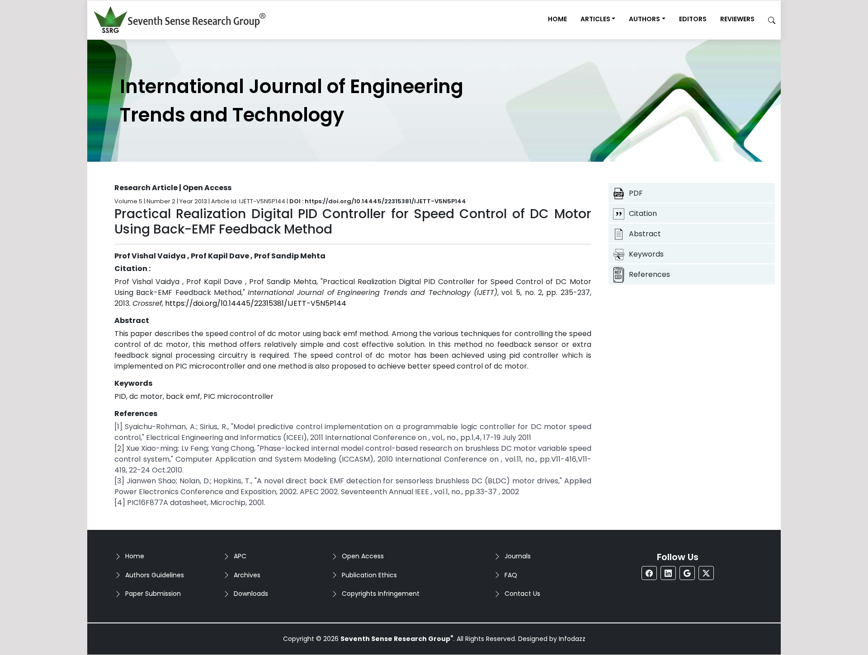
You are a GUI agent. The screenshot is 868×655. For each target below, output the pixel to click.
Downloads (251, 593)
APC (240, 556)
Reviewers (737, 18)
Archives (247, 575)
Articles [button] (595, 18)
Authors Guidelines (154, 575)
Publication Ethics (369, 575)
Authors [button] (644, 18)
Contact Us (522, 593)
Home (557, 18)
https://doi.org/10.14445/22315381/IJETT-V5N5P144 (255, 303)
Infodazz (572, 638)
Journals (518, 556)
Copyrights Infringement (381, 593)
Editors (693, 18)
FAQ (511, 575)
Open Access (363, 556)
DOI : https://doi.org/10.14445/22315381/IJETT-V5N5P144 (377, 201)
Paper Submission (153, 593)
